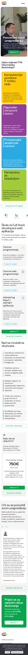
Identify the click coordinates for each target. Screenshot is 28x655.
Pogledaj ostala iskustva (14, 588)
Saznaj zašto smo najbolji (14, 206)
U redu (7, 652)
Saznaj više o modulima (14, 336)
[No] (26, 649)
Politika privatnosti (8, 640)
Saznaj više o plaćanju (14, 493)
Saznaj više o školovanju (14, 426)
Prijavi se (13, 52)
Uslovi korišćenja (7, 643)
